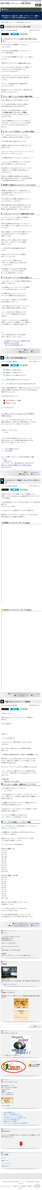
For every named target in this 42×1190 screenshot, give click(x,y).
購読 (19, 1007)
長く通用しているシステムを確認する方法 (17, 341)
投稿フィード (4, 1160)
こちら (6, 432)
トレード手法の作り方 (7, 1094)
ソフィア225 (8, 790)
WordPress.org (4, 1166)
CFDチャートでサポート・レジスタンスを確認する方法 (16, 955)
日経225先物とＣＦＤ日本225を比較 (10, 950)
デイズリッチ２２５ (23, 925)
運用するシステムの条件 (11, 343)
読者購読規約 (21, 1011)
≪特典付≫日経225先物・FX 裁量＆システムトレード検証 (20, 1003)
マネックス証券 (5, 1105)
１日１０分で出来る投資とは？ (13, 345)
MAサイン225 (17, 693)
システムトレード (34, 350)
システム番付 (8, 450)
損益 (38, 693)
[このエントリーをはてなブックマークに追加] (14, 34)
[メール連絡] (21, 1144)
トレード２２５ (6, 46)
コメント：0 (36, 352)
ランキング (34, 693)
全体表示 (27, 523)
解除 (24, 1007)
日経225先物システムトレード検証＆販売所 (15, 3)
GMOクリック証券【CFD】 (8, 943)
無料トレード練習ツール (7, 1093)
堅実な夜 (8, 502)
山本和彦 (37, 923)
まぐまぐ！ (25, 1019)
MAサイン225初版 (19, 496)
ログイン (3, 1158)
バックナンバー (18, 1017)
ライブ (25, 44)
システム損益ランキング (11, 448)
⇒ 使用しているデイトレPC (9, 984)
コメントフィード (6, 1163)
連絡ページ (7, 461)
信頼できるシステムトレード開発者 (17, 702)
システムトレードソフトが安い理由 (17, 27)
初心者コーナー (25, 352)
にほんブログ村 (6, 467)
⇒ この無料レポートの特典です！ (10, 1055)
